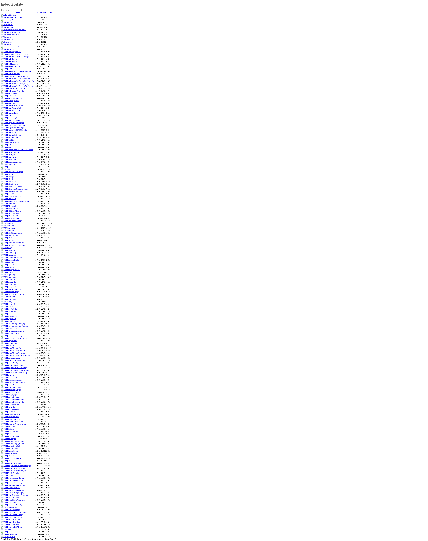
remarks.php (12, 375)
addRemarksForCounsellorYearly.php (21, 81)
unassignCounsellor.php (16, 478)
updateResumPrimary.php (17, 490)
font (11, 37)
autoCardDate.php (14, 135)
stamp (12, 49)
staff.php (11, 429)
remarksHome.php (14, 385)
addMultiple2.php (14, 66)
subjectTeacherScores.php (17, 468)
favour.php (11, 250)
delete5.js (11, 179)
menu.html (11, 297)
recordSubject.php (14, 358)
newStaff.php (12, 309)
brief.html (11, 140)
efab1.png (11, 226)
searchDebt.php (13, 412)
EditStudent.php (13, 213)
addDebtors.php (13, 61)
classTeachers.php (14, 152)
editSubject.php (13, 218)
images (12, 39)
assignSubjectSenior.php (16, 128)
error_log (9, 248)
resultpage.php (13, 395)
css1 (11, 25)
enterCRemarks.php (15, 233)
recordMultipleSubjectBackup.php (20, 355)
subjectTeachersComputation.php (19, 466)
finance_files (14, 35)
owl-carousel (14, 47)
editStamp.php (13, 208)
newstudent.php (13, 311)
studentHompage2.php (16, 444)
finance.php (12, 267)
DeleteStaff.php (13, 194)
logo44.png (12, 277)
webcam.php (12, 534)
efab (11, 27)
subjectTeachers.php (15, 463)
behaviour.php (13, 137)
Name (17, 12)
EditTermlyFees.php (15, 221)
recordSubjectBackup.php (17, 360)
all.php (10, 115)
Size (50, 12)
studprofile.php (13, 451)
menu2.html (12, 299)
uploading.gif (12, 507)
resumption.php (13, 397)
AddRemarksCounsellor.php (18, 76)
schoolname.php (13, 404)
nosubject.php (12, 314)
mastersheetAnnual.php (16, 294)
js (10, 44)
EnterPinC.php (13, 235)
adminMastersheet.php (16, 106)
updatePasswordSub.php (16, 485)
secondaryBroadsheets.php (17, 424)
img (11, 42)
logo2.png (11, 275)
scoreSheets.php (13, 409)
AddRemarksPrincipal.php (17, 88)
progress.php (12, 341)
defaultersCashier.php (15, 172)
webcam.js (11, 532)
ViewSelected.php (14, 520)
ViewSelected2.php (14, 522)
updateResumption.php (16, 493)
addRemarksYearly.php (16, 91)
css (11, 22)
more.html (11, 304)
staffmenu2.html (13, 436)
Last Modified (41, 12)
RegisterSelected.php (15, 365)
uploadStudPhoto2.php (16, 517)
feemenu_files (15, 32)
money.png (11, 302)
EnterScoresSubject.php (16, 245)
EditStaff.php (12, 206)
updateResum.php (14, 488)
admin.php (11, 103)
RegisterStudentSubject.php (17, 373)
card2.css (11, 147)
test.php (10, 475)
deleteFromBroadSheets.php (18, 189)
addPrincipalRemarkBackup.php (19, 71)
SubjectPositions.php (15, 458)
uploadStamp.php (14, 510)
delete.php (11, 177)
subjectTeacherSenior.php (17, 471)
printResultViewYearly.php (17, 338)
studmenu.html (13, 448)
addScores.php (13, 93)
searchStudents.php (14, 419)
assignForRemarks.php (16, 123)
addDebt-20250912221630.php (19, 57)
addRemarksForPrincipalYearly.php (20, 86)
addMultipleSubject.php (16, 69)
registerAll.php (13, 363)
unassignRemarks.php (15, 480)
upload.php (12, 502)
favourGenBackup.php (16, 257)
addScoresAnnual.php (15, 96)
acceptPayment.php (14, 52)
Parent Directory (11, 15)
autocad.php (12, 132)
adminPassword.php (15, 108)
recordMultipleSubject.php (17, 353)
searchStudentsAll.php (16, 422)
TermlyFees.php (13, 473)
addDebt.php (12, 59)
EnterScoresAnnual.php (16, 243)
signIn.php (11, 426)
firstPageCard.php (14, 270)
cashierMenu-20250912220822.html (20, 150)
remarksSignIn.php (14, 390)
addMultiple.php (13, 64)
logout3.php (12, 284)
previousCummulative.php (17, 331)
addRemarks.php (14, 74)
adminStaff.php (13, 113)
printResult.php (13, 333)
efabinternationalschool (18, 30)
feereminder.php (13, 260)
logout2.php (12, 282)
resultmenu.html (13, 392)
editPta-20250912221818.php (18, 201)
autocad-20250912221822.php (18, 130)
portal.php (11, 321)
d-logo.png (11, 164)
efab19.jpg (11, 228)
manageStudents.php (15, 289)
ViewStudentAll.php (15, 527)
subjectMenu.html (14, 453)
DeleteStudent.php (14, 196)
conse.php (11, 155)
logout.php (11, 279)
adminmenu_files (16, 17)
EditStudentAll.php (14, 216)
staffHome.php (13, 431)
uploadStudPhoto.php (15, 515)
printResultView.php (15, 336)
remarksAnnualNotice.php (17, 382)
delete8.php (12, 181)
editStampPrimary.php (15, 211)
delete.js (10, 174)
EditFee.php (12, 199)
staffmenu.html (13, 434)
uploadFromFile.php (15, 505)
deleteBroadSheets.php (16, 186)
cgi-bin (12, 20)
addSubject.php (13, 101)
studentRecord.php (14, 446)
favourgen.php (13, 255)
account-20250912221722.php (18, 54)
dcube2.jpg (11, 169)
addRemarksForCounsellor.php (19, 79)
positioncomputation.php (16, 324)
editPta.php (12, 204)
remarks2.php (12, 377)
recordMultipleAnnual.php (17, 350)
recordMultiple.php (14, 348)
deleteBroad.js (13, 184)
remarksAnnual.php (15, 380)
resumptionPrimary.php (16, 402)
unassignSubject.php (15, 483)
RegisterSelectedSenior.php (17, 368)
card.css (10, 145)
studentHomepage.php (16, 441)
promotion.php (13, 343)
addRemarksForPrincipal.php (18, 84)
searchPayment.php (14, 414)
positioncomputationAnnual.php (19, 326)
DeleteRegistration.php (16, 191)
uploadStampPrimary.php (17, 512)
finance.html (12, 265)
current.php (12, 159)
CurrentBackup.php (15, 162)
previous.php (12, 328)
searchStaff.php (13, 417)
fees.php (11, 262)
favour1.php (12, 253)
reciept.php (11, 346)
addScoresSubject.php (15, 98)
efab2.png (11, 230)
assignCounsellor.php (15, 120)
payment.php (12, 316)
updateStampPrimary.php (16, 500)
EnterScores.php (13, 240)
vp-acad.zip (12, 529)
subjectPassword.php (15, 456)
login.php (11, 272)
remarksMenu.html (14, 387)
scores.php (11, 407)
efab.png (11, 223)
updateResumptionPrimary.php (18, 495)
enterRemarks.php (14, 238)
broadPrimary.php (14, 142)
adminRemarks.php (14, 110)
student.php (12, 439)
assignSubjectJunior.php (16, 125)
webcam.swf (10, 537)
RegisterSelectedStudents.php (18, 370)
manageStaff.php (14, 287)
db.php (10, 167)
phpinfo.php (12, 319)
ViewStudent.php (14, 524)
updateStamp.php (14, 497)
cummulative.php (14, 157)
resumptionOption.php (16, 399)
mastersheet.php (13, 292)
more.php (11, 306)
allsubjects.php (13, 118)
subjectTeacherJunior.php (17, 461)
